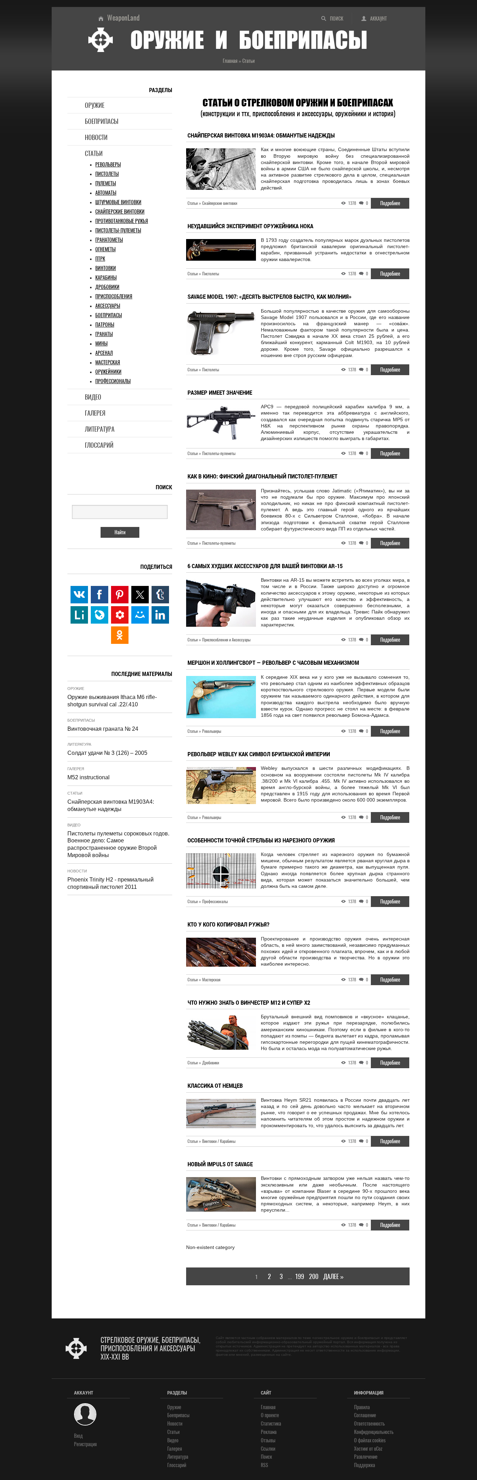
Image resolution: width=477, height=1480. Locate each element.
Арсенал (104, 353)
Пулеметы (105, 183)
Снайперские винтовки (120, 211)
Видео (93, 397)
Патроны (104, 324)
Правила (362, 1407)
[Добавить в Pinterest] (120, 594)
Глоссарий (99, 445)
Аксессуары (107, 306)
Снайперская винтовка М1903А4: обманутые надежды (110, 805)
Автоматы (105, 192)
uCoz (378, 1448)
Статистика (271, 1423)
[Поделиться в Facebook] (99, 594)
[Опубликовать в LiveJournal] (99, 615)
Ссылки (268, 1448)
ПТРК (100, 258)
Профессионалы (113, 381)
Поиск (336, 18)
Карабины (106, 277)
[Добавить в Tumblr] (160, 594)
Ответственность (369, 1423)
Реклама (269, 1432)
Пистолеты (107, 174)
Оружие (94, 105)
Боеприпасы (101, 121)
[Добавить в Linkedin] (160, 615)
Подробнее (390, 203)
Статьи (94, 153)
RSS (264, 1465)
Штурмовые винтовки (118, 202)
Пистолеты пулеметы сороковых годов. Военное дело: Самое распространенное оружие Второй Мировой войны (118, 844)
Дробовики (107, 287)
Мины (101, 343)
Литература (100, 429)
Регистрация (85, 1444)
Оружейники (108, 372)
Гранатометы (109, 240)
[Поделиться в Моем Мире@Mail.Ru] (140, 615)
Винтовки (105, 268)
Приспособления (113, 296)
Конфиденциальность (374, 1432)
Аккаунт (378, 18)
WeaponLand (123, 17)
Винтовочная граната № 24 (102, 729)
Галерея (95, 413)
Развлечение (365, 1456)
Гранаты (104, 334)
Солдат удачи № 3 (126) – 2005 (107, 753)
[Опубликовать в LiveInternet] (79, 615)
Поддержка (364, 1465)
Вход (78, 1436)
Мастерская (107, 362)
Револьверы (108, 164)
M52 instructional (88, 777)
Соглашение (365, 1415)
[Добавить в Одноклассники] (120, 635)
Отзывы (268, 1440)
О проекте (270, 1415)
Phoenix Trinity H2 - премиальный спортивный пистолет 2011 (110, 883)
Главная (268, 1407)
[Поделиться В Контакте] (79, 594)
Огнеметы (105, 249)
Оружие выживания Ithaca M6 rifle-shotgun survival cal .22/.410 (112, 700)
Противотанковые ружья (121, 221)
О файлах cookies (370, 1440)
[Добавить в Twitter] (140, 594)
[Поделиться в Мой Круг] (120, 615)
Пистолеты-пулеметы (118, 230)
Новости (96, 137)
